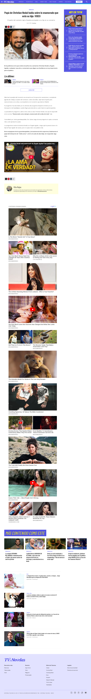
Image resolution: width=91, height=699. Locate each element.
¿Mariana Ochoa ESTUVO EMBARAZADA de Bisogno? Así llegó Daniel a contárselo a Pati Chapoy (49, 82)
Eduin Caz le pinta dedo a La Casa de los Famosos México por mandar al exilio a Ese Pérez (76, 30)
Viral (36, 1)
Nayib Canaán (34, 598)
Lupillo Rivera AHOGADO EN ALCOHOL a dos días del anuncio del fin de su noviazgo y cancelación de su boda (35, 557)
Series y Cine (29, 593)
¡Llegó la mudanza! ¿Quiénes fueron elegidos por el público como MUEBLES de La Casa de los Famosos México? (77, 556)
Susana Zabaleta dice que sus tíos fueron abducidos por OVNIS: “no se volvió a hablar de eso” (21, 82)
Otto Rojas (34, 23)
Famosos (21, 1)
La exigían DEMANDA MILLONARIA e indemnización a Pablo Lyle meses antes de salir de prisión (13, 556)
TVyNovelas (34, 617)
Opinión (61, 1)
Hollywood (68, 1)
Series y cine (43, 1)
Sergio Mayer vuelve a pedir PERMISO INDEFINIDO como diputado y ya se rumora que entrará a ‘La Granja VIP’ (76, 66)
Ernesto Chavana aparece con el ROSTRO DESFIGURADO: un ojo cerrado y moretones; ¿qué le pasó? (76, 56)
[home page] (9, 2)
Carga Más (31, 90)
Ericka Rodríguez (35, 579)
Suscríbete (79, 1)
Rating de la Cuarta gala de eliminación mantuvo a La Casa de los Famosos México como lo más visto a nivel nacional (43, 615)
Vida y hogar (52, 1)
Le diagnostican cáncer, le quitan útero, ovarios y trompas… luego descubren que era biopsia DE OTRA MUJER (43, 576)
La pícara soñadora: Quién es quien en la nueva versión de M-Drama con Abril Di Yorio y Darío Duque (42, 595)
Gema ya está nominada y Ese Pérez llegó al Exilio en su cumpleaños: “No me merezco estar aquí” (55, 556)
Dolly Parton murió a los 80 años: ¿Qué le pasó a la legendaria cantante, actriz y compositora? (76, 47)
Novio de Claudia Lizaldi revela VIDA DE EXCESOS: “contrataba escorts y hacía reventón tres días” (76, 39)
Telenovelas (29, 1)
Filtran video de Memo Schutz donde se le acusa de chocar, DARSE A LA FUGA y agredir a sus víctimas (43, 634)
